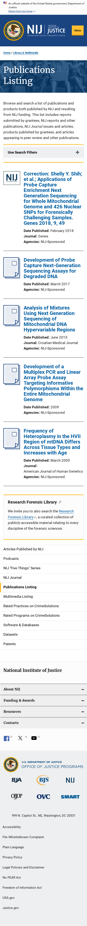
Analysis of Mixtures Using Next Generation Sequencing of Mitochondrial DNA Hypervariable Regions (49, 319)
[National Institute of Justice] (70, 783)
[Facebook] (8, 739)
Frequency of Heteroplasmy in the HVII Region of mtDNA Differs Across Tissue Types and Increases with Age (52, 442)
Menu (77, 30)
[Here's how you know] (43, 7)
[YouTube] (35, 739)
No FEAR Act (12, 877)
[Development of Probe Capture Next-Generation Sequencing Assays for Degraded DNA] (11, 277)
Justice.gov (11, 908)
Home (7, 52)
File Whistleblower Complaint (23, 837)
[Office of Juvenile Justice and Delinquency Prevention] (16, 800)
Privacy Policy (12, 857)
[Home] (46, 30)
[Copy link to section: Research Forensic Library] (59, 502)
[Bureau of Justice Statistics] (43, 786)
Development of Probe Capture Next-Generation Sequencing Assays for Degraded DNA (52, 268)
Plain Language (13, 847)
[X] (21, 739)
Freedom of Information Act (22, 888)
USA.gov (9, 898)
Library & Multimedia (25, 52)
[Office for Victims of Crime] (43, 800)
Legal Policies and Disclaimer (23, 867)
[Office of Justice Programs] (13, 30)
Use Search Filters (22, 152)
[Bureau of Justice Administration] (17, 783)
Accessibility (12, 827)
